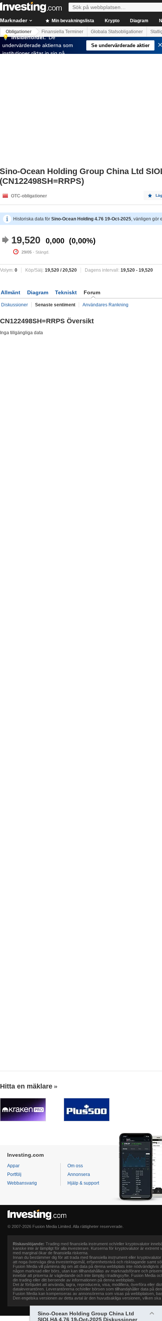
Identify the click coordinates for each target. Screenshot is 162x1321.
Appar (13, 1165)
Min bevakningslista (72, 20)
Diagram (139, 20)
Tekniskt (66, 292)
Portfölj (14, 1174)
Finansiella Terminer (62, 31)
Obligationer (19, 31)
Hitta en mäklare (26, 1086)
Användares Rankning (105, 304)
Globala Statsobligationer (117, 31)
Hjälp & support (83, 1183)
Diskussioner (14, 304)
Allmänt (10, 292)
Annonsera (78, 1174)
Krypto (112, 20)
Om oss (75, 1165)
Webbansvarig (22, 1183)
